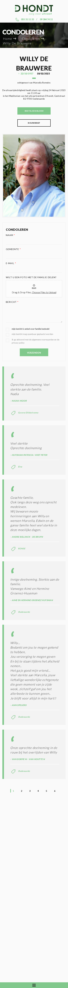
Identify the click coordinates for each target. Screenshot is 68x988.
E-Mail (11, 263)
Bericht (12, 302)
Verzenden (34, 352)
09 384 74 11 (46, 19)
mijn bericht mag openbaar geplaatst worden (32, 334)
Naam (10, 235)
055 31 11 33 (27, 19)
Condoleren (31, 38)
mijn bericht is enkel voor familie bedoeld (30, 329)
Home (7, 38)
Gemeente (13, 249)
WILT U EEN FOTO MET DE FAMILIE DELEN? (31, 277)
